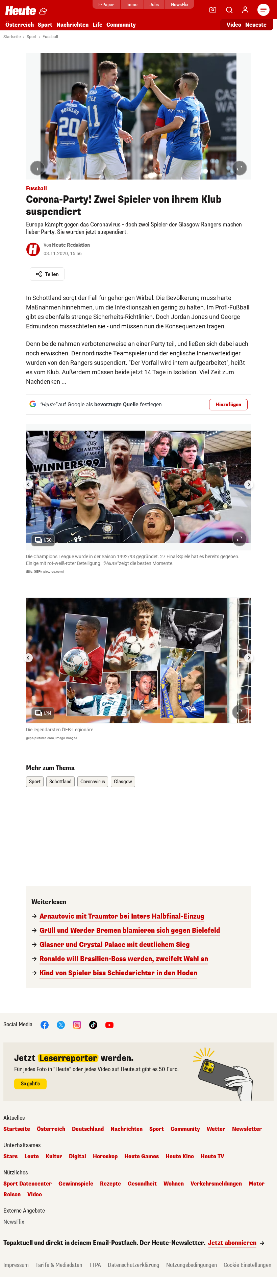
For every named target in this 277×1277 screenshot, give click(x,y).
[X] (61, 1024)
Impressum (16, 1265)
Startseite (12, 36)
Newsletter (247, 1129)
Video (234, 24)
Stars (10, 1156)
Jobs (154, 4)
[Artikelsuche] (229, 10)
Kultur (54, 1156)
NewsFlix (179, 4)
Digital (77, 1156)
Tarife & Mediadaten (58, 1265)
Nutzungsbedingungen (191, 1265)
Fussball (50, 36)
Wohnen (173, 1183)
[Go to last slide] (28, 484)
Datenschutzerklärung (133, 1265)
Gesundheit (142, 1183)
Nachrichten (126, 1129)
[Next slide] (248, 484)
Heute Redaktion (71, 245)
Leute (31, 1156)
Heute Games (141, 1156)
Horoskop (105, 1156)
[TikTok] (93, 1024)
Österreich (19, 24)
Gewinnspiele (75, 1183)
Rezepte (110, 1183)
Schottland (60, 782)
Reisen (12, 1194)
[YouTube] (109, 1024)
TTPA (95, 1265)
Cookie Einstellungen (247, 1265)
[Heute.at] (20, 10)
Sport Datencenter (27, 1183)
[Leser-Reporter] (213, 10)
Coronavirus (92, 782)
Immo (131, 4)
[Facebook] (45, 1024)
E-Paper (106, 4)
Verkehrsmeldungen (216, 1183)
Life (97, 24)
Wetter (216, 1129)
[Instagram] (77, 1024)
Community (121, 24)
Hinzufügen (228, 405)
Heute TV (212, 1156)
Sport (45, 24)
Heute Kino (180, 1156)
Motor (257, 1183)
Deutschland (88, 1129)
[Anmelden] (245, 10)
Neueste (256, 24)
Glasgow (123, 782)
